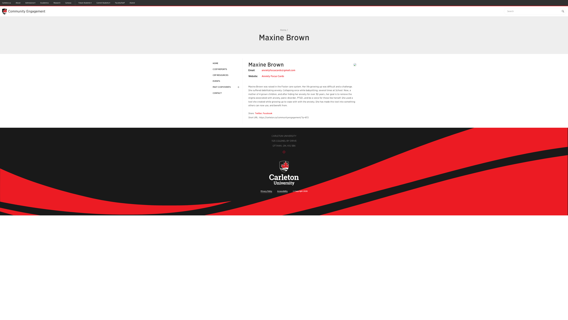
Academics (44, 3)
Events (216, 81)
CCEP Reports (220, 69)
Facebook (267, 113)
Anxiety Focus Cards (273, 76)
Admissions (29, 3)
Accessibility (282, 191)
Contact (217, 93)
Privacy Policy (266, 191)
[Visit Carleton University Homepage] (284, 173)
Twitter (258, 113)
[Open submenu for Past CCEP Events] (238, 87)
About (18, 3)
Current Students (102, 3)
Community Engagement (26, 11)
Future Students (84, 3)
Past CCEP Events (222, 87)
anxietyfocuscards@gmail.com (278, 70)
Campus (68, 3)
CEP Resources (220, 75)
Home (283, 30)
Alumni (132, 3)
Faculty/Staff (120, 3)
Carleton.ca (6, 3)
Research (57, 3)
